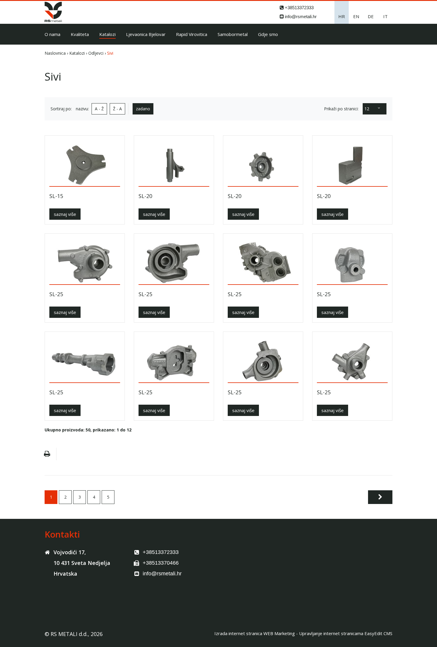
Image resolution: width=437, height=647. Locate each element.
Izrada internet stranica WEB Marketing (254, 633)
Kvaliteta (80, 34)
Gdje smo (268, 34)
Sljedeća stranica (380, 497)
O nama (52, 34)
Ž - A (117, 109)
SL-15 (56, 196)
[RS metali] (53, 20)
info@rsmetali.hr (301, 16)
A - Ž (99, 109)
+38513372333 (299, 7)
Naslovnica (55, 53)
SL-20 (145, 196)
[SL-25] (84, 261)
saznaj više (65, 214)
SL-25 (56, 294)
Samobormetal (233, 34)
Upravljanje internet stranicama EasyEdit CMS (345, 633)
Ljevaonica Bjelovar (146, 34)
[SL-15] (84, 163)
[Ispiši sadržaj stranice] (47, 454)
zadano (143, 109)
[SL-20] (174, 163)
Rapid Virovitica (191, 34)
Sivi (110, 53)
